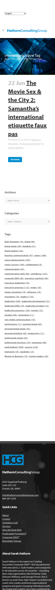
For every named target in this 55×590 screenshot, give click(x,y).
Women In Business (16, 356)
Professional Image (30, 143)
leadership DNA (14, 305)
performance (13, 324)
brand (30, 241)
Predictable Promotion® (14, 533)
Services (6, 526)
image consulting (15, 292)
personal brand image (17, 328)
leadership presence (17, 310)
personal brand (32, 324)
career (40, 255)
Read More (15, 159)
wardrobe (27, 351)
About (5, 515)
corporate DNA (14, 278)
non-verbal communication (20, 319)
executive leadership (17, 283)
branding (29, 246)
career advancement (17, 260)
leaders (27, 296)
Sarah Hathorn (16, 147)
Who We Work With (12, 529)
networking (26, 315)
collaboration (34, 264)
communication (14, 269)
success (31, 347)
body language (14, 241)
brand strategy (14, 250)
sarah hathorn (14, 347)
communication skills (17, 273)
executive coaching (36, 278)
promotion (39, 342)
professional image (16, 338)
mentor (37, 310)
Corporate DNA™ (10, 537)
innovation (12, 296)
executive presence (17, 287)
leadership (12, 301)
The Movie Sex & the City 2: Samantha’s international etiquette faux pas (27, 108)
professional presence (17, 342)
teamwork (12, 351)
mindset (11, 315)
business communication (19, 255)
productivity (36, 333)
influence (34, 292)
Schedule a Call (10, 522)
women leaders (38, 356)
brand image (13, 246)
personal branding (16, 333)
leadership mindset (37, 305)
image (36, 287)
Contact (6, 518)
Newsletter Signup (11, 540)
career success (14, 264)
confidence (39, 273)
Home (7, 58)
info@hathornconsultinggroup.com (29, 7)
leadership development (36, 301)
